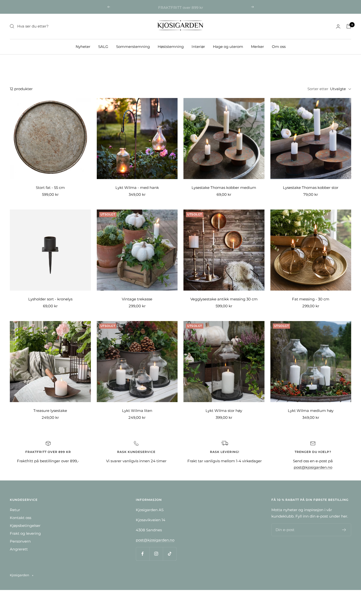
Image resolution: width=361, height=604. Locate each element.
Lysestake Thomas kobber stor (310, 187)
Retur (15, 509)
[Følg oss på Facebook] (142, 554)
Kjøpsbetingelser (25, 525)
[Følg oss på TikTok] (169, 554)
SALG (103, 46)
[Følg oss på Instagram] (156, 554)
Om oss (279, 46)
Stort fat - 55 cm (50, 187)
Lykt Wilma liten (137, 410)
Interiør (198, 46)
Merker (257, 46)
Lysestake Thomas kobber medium (224, 187)
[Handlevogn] (348, 26)
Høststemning (171, 46)
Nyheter (83, 46)
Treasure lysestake (50, 410)
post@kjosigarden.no (313, 467)
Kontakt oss (20, 517)
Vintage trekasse (137, 299)
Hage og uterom (228, 46)
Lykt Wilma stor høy (224, 410)
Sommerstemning (133, 46)
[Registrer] (344, 530)
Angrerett (19, 549)
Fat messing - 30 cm (310, 299)
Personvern (20, 541)
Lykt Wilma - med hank (137, 187)
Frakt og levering (25, 533)
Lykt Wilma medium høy (310, 410)
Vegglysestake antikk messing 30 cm (224, 299)
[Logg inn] (338, 26)
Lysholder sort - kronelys (50, 299)
